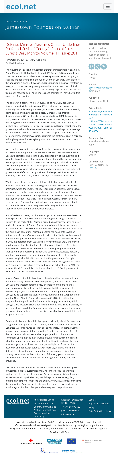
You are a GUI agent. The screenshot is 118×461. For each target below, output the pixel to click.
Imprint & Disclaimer (99, 403)
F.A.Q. (91, 407)
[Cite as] (91, 67)
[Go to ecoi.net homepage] (21, 6)
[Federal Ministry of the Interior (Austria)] (92, 441)
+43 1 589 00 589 (71, 410)
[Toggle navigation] (107, 6)
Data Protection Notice (100, 411)
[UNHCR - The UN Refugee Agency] (73, 451)
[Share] (98, 67)
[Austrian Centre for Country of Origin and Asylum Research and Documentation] (54, 441)
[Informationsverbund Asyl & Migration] (48, 451)
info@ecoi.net (68, 414)
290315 (92, 168)
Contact (92, 399)
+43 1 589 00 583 (71, 406)
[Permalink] (104, 67)
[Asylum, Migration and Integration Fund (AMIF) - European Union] (71, 441)
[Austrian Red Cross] (31, 441)
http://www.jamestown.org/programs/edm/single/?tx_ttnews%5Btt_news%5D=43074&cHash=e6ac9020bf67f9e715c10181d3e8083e (100, 121)
